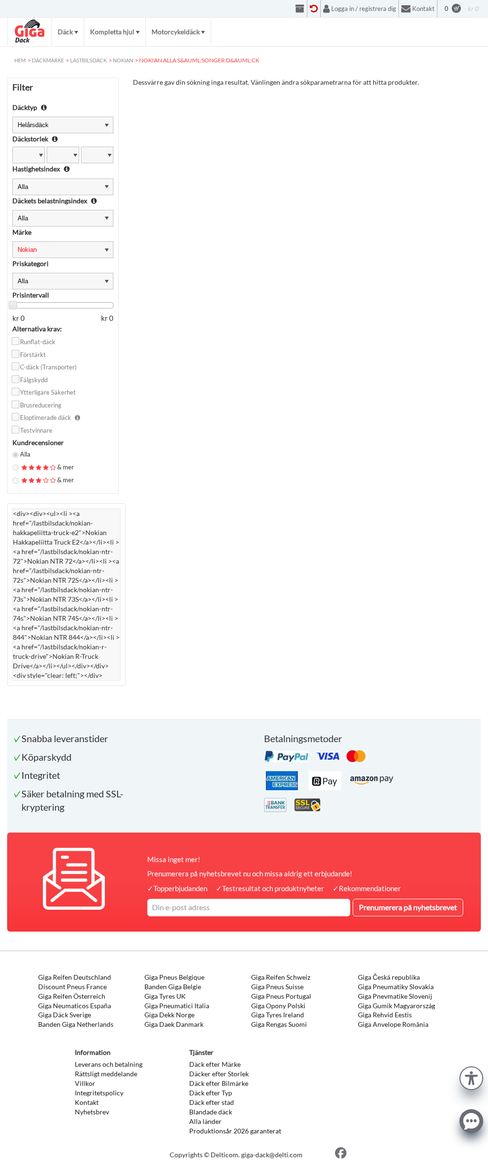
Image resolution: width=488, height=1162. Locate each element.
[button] (471, 1077)
